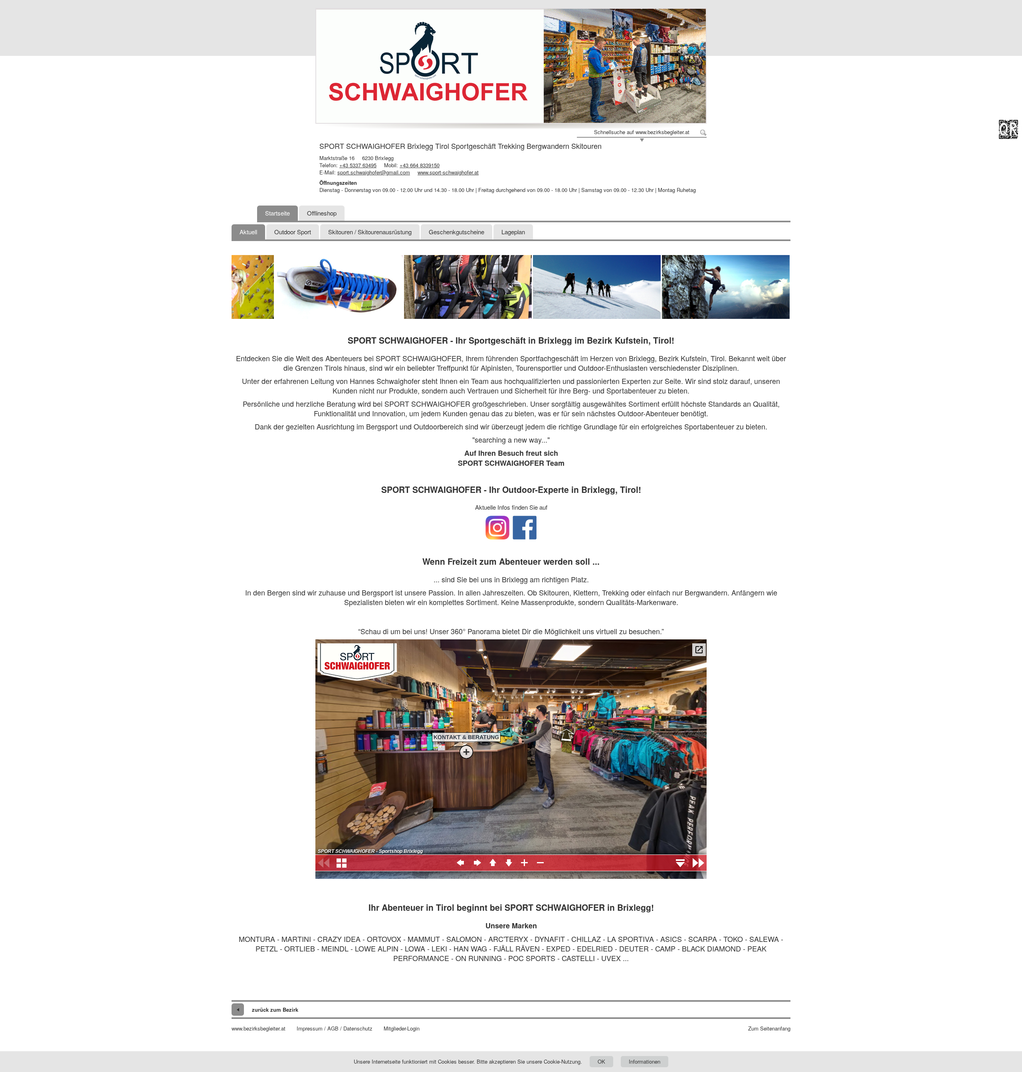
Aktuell (248, 231)
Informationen (644, 1061)
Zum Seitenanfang (769, 1028)
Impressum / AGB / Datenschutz (334, 1028)
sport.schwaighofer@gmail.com (373, 172)
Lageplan (513, 231)
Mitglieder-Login (402, 1028)
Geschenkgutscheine (456, 231)
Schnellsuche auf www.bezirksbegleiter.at (641, 132)
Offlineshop (322, 213)
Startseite (277, 213)
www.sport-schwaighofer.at (448, 172)
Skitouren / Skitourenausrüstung (370, 231)
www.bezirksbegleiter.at (258, 1028)
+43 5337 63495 (357, 165)
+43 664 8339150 (420, 165)
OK (601, 1061)
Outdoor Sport (292, 231)
